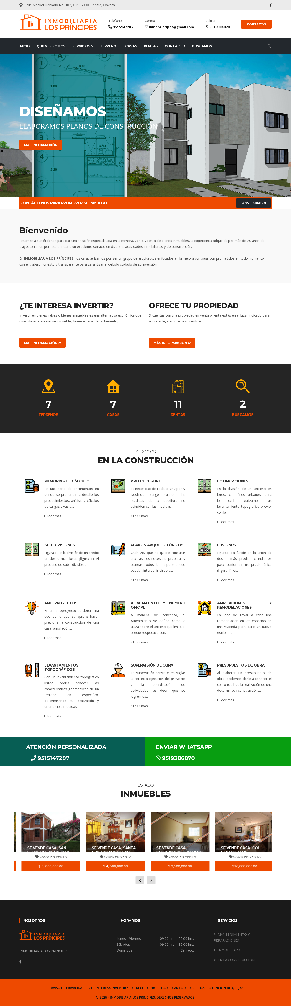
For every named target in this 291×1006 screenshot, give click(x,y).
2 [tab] (132, 181)
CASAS (131, 46)
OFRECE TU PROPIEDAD (150, 988)
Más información (130, 145)
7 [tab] (166, 181)
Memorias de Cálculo (67, 481)
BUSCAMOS (202, 46)
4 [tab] (145, 181)
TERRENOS (109, 46)
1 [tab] (125, 181)
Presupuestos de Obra (240, 665)
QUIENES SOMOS (51, 46)
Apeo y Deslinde (147, 481)
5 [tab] (152, 181)
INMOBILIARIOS (230, 950)
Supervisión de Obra (152, 665)
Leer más (53, 516)
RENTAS (151, 46)
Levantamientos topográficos (61, 667)
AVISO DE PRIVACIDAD (68, 988)
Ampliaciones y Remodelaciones (244, 605)
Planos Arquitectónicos (157, 545)
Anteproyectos (61, 603)
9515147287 (122, 27)
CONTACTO (256, 24)
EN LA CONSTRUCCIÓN (236, 959)
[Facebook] (270, 5)
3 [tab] (138, 181)
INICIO (24, 46)
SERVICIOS (81, 46)
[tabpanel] (145, 125)
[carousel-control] (11, 125)
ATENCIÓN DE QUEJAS (226, 988)
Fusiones (226, 545)
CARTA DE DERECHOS (188, 988)
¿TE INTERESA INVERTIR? (108, 988)
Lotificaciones (232, 481)
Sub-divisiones (59, 545)
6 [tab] (159, 181)
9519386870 (219, 27)
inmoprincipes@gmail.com (171, 27)
